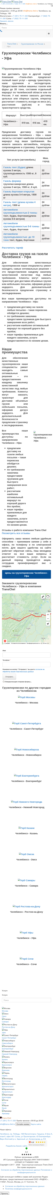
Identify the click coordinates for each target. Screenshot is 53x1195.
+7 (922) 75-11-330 (19, 4)
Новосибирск (7, 1043)
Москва (5, 1011)
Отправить (9, 677)
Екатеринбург (7, 1048)
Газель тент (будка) (14, 167)
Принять (4, 1193)
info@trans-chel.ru (31, 4)
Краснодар (6, 1097)
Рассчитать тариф (12, 247)
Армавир (5, 1113)
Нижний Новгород (9, 1054)
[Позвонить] (1, 31)
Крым (4, 1108)
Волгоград (6, 1081)
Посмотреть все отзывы (16, 533)
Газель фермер (12, 181)
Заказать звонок (6, 21)
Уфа (4, 1032)
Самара (5, 1021)
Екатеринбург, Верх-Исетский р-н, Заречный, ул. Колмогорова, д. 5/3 (25, 1137)
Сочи (4, 1102)
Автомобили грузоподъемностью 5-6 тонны (21, 225)
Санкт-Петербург (9, 1037)
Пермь (4, 1075)
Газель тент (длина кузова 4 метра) (19, 203)
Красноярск (7, 1064)
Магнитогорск (7, 1086)
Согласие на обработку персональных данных (20, 1169)
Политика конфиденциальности (18, 1188)
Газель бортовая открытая (18, 191)
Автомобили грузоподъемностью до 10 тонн (18, 237)
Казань (5, 1059)
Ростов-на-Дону (8, 1027)
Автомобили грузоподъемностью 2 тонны (20, 211)
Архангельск (7, 1091)
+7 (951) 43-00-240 (7, 4)
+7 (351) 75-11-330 (20, 16)
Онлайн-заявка (23, 1124)
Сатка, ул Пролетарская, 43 (26, 1136)
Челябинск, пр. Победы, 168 (12, 1133)
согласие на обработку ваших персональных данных (24, 670)
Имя (4, 650)
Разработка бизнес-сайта (16, 1145)
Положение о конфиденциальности (34, 1171)
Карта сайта (36, 1124)
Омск (4, 1016)
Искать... (4, 23)
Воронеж (5, 1070)
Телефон (6, 660)
